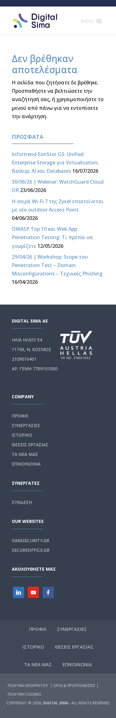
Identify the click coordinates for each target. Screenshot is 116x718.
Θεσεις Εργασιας (30, 445)
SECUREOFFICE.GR (30, 550)
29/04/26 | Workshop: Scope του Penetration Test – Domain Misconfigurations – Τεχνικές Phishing (57, 265)
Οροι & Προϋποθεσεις (74, 685)
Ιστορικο (22, 435)
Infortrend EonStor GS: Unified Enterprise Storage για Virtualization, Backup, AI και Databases (55, 162)
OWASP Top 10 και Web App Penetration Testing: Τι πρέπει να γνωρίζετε (52, 237)
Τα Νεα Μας (25, 454)
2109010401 (24, 359)
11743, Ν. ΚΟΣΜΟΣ (31, 349)
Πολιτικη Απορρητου (28, 685)
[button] (87, 21)
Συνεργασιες (26, 425)
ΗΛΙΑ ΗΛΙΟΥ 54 (27, 340)
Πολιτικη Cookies (24, 694)
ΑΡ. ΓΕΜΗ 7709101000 (35, 369)
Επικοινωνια (26, 464)
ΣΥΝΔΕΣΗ (22, 502)
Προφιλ (20, 416)
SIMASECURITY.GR (30, 540)
